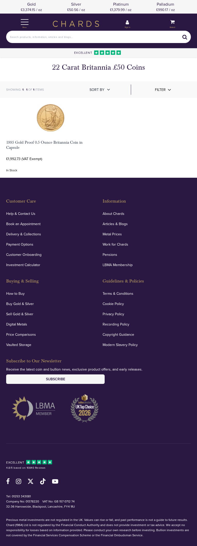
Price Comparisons (21, 334)
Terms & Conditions (118, 293)
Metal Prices (112, 234)
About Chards (113, 213)
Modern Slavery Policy (120, 344)
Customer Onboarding (24, 254)
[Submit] (185, 37)
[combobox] (98, 37)
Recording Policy (116, 324)
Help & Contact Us (20, 213)
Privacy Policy (113, 314)
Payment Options (19, 244)
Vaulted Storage (18, 344)
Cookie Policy (113, 303)
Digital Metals (16, 324)
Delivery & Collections (23, 234)
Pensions (110, 254)
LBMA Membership (118, 264)
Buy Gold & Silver (20, 303)
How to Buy (15, 293)
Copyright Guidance (118, 334)
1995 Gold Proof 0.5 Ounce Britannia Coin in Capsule (44, 145)
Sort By (97, 89)
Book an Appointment (23, 223)
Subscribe (55, 379)
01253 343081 (21, 496)
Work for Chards (115, 244)
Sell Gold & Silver (19, 314)
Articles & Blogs (115, 223)
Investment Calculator (23, 264)
